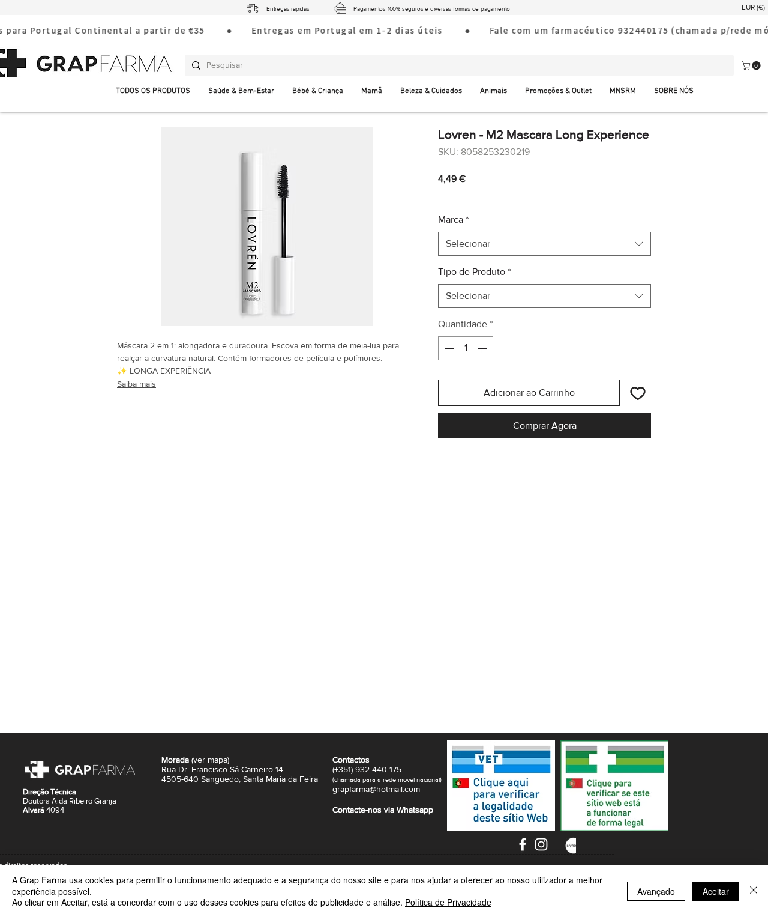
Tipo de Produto (474, 272)
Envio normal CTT (506, 195)
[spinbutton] (466, 348)
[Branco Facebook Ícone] (522, 844)
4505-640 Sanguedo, (202, 779)
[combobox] (544, 244)
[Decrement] (448, 348)
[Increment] (483, 348)
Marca (453, 219)
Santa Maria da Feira (280, 779)
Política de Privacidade (448, 902)
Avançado (656, 891)
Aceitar (716, 891)
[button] (674, 91)
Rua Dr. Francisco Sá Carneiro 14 (222, 769)
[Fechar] (753, 890)
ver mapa (210, 759)
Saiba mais (136, 384)
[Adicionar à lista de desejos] (638, 393)
